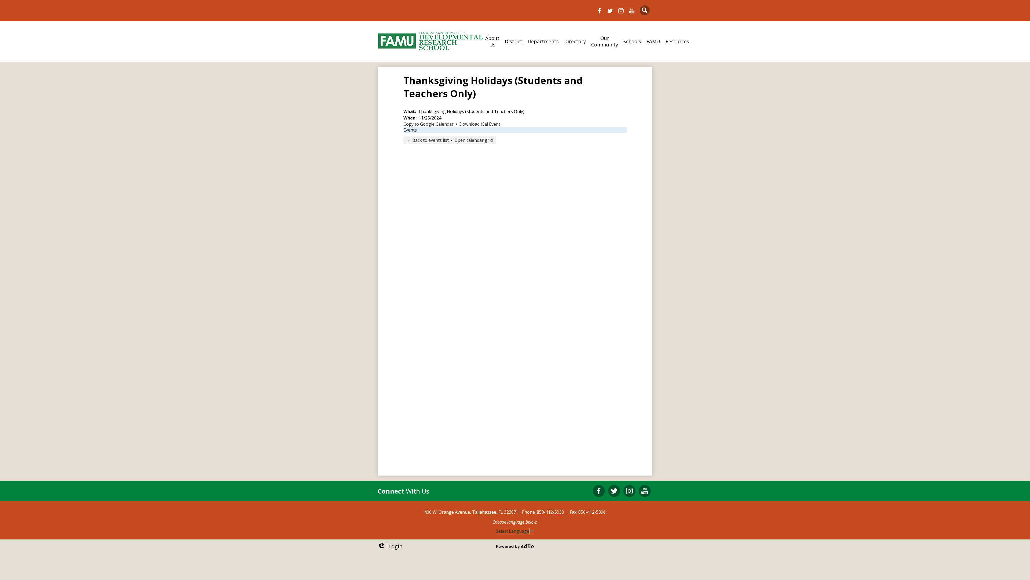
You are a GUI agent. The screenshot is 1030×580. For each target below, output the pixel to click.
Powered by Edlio (515, 546)
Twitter (610, 10)
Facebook (599, 10)
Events (410, 130)
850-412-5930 (550, 512)
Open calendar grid (473, 140)
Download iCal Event (479, 124)
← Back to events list (428, 140)
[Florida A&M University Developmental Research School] (430, 41)
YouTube (631, 10)
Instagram (621, 10)
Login (390, 546)
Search (645, 10)
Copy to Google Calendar (428, 124)
